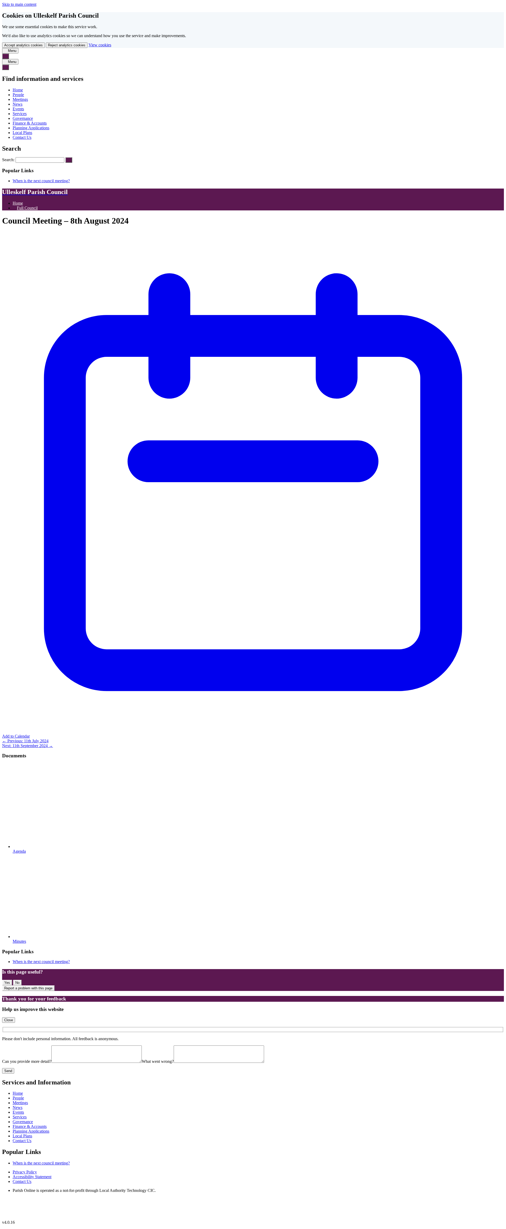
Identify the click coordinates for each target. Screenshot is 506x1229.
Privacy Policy (25, 1172)
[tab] (10, 50)
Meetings (20, 99)
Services (20, 113)
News (17, 104)
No (17, 983)
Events (18, 109)
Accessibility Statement (32, 1176)
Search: (9, 159)
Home (18, 90)
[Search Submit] (68, 160)
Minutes (19, 941)
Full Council (27, 208)
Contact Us (22, 137)
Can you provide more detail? (26, 1061)
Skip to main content (19, 4)
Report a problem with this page (28, 988)
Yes (7, 983)
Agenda (19, 851)
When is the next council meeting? (41, 181)
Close (8, 1020)
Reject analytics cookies (66, 45)
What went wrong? (158, 1061)
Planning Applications (31, 128)
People (18, 94)
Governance (23, 118)
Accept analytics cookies (23, 45)
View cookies (100, 45)
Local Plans (22, 132)
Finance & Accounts (30, 123)
